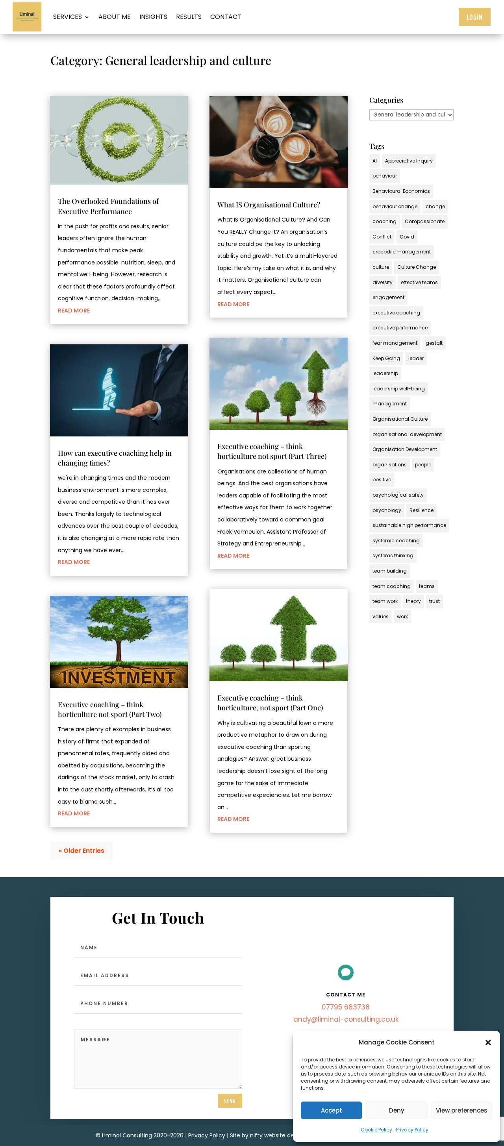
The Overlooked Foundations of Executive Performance (108, 206)
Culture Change (416, 267)
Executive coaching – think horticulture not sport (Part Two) (109, 709)
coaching (384, 221)
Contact (225, 16)
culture (380, 267)
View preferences (461, 1110)
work (402, 616)
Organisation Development (404, 449)
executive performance (400, 327)
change (435, 206)
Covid (407, 236)
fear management (394, 343)
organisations (389, 464)
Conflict (381, 236)
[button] (488, 1042)
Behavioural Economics (401, 191)
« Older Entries (81, 850)
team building (389, 570)
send (230, 1101)
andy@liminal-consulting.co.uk (345, 1019)
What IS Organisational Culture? (269, 204)
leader (416, 358)
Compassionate (425, 221)
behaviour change (394, 206)
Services (67, 16)
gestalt (434, 343)
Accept (331, 1110)
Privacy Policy (412, 1129)
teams (427, 586)
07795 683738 (346, 1007)
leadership (385, 373)
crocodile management (401, 251)
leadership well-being (398, 388)
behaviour (384, 175)
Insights (153, 16)
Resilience (422, 510)
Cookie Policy (376, 1129)
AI (374, 160)
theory (413, 601)
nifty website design (277, 1135)
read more (74, 310)
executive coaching (396, 312)
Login (475, 17)
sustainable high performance (409, 525)
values (380, 616)
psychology (386, 510)
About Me (114, 16)
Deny (396, 1110)
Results (189, 16)
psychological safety (398, 495)
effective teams (419, 282)
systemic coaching (396, 540)
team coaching (391, 586)
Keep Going (386, 358)
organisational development (407, 434)
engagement (388, 297)
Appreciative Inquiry (409, 160)
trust (434, 601)
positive (381, 479)
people (423, 464)
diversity (382, 282)
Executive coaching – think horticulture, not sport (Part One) (270, 702)
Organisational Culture (400, 419)
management (389, 403)
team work (385, 601)
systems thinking (392, 555)
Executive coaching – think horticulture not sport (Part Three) (271, 451)
